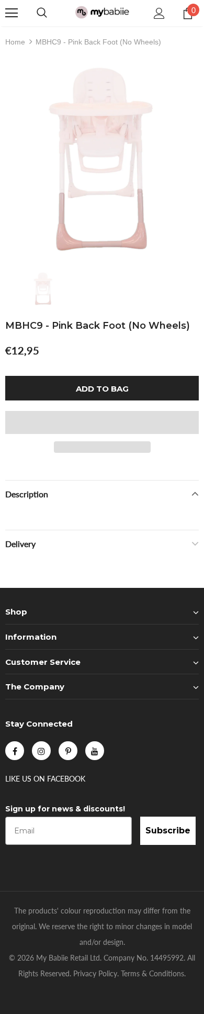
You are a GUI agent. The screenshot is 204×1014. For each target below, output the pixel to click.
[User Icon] (159, 13)
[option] (102, 159)
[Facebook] (14, 750)
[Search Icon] (42, 13)
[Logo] (102, 13)
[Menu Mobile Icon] (11, 13)
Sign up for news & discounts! (65, 809)
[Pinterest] (68, 750)
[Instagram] (41, 750)
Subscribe (167, 830)
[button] (102, 422)
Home (15, 42)
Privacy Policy (95, 973)
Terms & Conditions (152, 973)
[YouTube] (94, 750)
